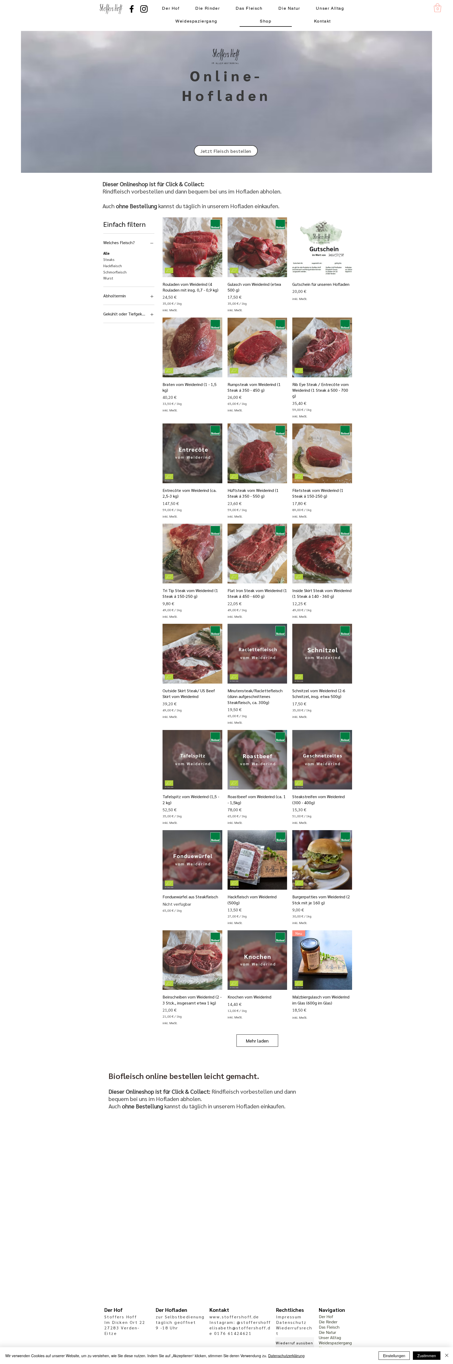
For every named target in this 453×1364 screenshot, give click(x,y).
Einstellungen (394, 1355)
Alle (106, 253)
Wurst (108, 278)
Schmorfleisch (115, 272)
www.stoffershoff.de (234, 1316)
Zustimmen (426, 1355)
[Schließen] (447, 1355)
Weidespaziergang (335, 1342)
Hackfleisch (112, 265)
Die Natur (327, 1332)
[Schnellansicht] (192, 247)
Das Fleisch (329, 1327)
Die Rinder (328, 1321)
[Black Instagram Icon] (144, 9)
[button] (437, 7)
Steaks (109, 259)
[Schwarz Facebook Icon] (132, 9)
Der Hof (326, 1316)
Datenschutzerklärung (286, 1355)
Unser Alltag (330, 1337)
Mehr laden (257, 1041)
